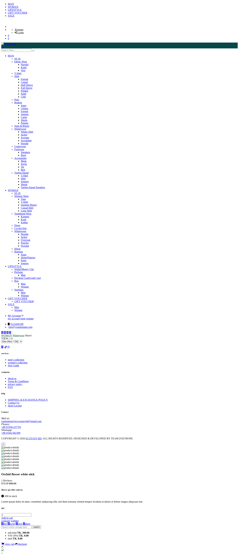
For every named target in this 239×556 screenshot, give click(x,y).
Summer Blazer (29, 205)
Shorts (24, 120)
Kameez (25, 216)
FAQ (10, 387)
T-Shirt (17, 73)
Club (23, 96)
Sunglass (18, 289)
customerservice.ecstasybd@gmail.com (21, 421)
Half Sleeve (27, 85)
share (27, 523)
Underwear (20, 146)
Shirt (16, 76)
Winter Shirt (27, 131)
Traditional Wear (22, 213)
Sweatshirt (26, 140)
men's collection (16, 359)
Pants (23, 260)
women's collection (17, 362)
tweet (12, 523)
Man (23, 275)
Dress (17, 225)
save (20, 523)
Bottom (18, 102)
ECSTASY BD (34, 438)
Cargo (24, 117)
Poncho (25, 243)
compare (5, 520)
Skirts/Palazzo (28, 257)
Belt (23, 169)
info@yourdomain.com (20, 327)
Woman (25, 286)
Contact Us (13, 402)
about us (12, 378)
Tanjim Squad (21, 172)
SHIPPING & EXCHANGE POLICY (28, 399)
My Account (14, 315)
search (36, 527)
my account (14, 318)
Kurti (23, 219)
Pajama (24, 123)
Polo (16, 99)
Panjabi (24, 64)
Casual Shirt (27, 207)
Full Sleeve (26, 88)
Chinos (24, 108)
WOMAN (13, 7)
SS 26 (17, 58)
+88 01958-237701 (11, 427)
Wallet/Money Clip (24, 269)
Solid (23, 93)
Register (18, 29)
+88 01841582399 (10, 433)
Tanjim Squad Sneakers (33, 187)
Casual (24, 82)
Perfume (18, 272)
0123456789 (16, 324)
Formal (24, 79)
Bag (16, 281)
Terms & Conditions (18, 381)
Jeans (23, 105)
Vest (23, 70)
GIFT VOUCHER (17, 12)
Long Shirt (26, 210)
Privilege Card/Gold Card (27, 278)
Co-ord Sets (20, 228)
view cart (9, 544)
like (5, 523)
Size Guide (13, 365)
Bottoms (18, 251)
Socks (24, 164)
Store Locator (15, 405)
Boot (23, 155)
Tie (22, 167)
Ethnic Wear (20, 61)
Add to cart (7, 518)
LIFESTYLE (15, 9)
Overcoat (25, 240)
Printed (24, 90)
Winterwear (20, 129)
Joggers (25, 114)
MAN (11, 4)
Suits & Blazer (21, 126)
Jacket (24, 134)
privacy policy (15, 384)
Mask (24, 161)
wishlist (15, 520)
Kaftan (24, 222)
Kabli (24, 67)
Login (20, 32)
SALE (11, 15)
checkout (22, 544)
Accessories (20, 158)
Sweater (25, 137)
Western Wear (21, 196)
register (30, 318)
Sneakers (25, 152)
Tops (23, 199)
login (23, 318)
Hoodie (24, 143)
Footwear (19, 149)
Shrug (17, 248)
